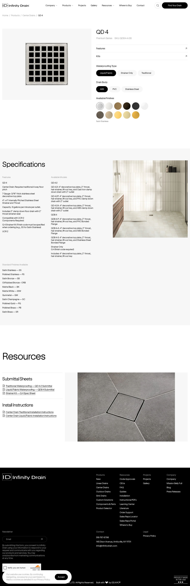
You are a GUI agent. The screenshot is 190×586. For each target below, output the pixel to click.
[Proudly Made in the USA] (181, 580)
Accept (61, 577)
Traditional (146, 73)
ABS (102, 89)
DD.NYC (116, 582)
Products (72, 5)
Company (57, 5)
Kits (98, 56)
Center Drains (28, 15)
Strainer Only (127, 73)
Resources (114, 5)
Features (100, 48)
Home (5, 15)
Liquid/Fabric (106, 73)
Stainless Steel (132, 89)
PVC (115, 89)
